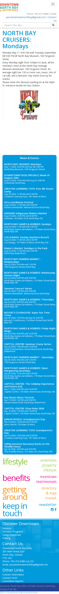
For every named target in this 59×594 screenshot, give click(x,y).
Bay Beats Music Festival (19, 397)
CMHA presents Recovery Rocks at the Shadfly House (26, 445)
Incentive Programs (12, 531)
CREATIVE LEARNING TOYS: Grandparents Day (28, 431)
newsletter (48, 504)
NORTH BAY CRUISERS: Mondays (22, 164)
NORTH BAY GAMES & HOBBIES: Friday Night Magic (30, 330)
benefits (16, 477)
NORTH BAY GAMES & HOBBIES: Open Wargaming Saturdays (26, 369)
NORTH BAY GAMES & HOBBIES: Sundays (27, 224)
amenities (48, 460)
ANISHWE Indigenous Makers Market (25, 213)
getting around (14, 493)
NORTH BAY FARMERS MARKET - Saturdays (29, 357)
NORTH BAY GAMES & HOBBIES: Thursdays (29, 299)
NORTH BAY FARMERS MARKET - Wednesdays (22, 260)
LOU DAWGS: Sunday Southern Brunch (26, 237)
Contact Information (13, 574)
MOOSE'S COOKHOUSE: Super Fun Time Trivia (27, 314)
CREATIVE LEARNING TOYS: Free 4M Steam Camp (28, 190)
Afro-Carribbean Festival (18, 202)
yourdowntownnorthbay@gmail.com (26, 17)
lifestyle (14, 461)
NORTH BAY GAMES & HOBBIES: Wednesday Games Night (29, 274)
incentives (48, 476)
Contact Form (9, 577)
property (49, 465)
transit (51, 498)
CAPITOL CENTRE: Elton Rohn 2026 (24, 408)
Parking (6, 538)
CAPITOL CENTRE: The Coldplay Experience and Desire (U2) (29, 385)
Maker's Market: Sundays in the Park (25, 248)
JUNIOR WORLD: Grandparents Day (24, 419)
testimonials (46, 481)
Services (6, 528)
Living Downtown (11, 534)
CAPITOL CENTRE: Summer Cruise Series (27, 344)
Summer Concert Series (18, 288)
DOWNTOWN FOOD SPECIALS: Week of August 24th (27, 176)
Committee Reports (12, 581)
